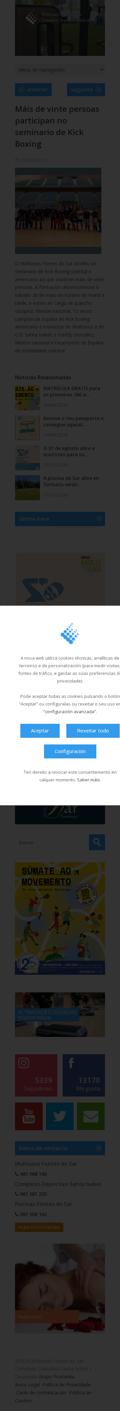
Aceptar (40, 730)
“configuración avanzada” (69, 711)
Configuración (70, 751)
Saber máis (88, 780)
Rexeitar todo (93, 730)
